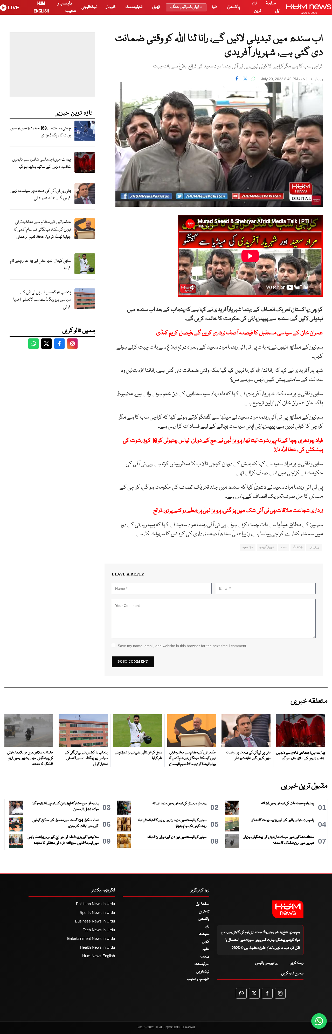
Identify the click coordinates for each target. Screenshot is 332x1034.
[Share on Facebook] (237, 78)
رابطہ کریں (296, 963)
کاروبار (111, 7)
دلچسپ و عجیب (198, 979)
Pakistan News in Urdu (95, 903)
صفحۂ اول (202, 904)
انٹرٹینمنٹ (134, 7)
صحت (204, 957)
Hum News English (98, 956)
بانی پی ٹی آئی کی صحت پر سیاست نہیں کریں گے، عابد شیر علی (40, 195)
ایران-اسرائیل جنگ (184, 7)
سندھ (284, 547)
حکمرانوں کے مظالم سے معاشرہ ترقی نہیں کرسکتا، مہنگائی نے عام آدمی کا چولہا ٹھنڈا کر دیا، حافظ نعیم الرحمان (42, 229)
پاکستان (233, 7)
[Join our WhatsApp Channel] (319, 1021)
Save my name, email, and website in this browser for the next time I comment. (182, 646)
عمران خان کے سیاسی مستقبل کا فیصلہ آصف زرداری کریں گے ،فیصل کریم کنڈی (239, 333)
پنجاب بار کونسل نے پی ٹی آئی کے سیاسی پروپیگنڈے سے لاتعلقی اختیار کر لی (41, 299)
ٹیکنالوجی (88, 7)
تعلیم (206, 949)
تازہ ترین (204, 911)
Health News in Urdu (97, 947)
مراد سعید (247, 547)
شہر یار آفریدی (266, 547)
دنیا (214, 7)
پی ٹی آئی (314, 547)
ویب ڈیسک (316, 79)
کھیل (156, 7)
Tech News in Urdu (99, 930)
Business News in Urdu (95, 921)
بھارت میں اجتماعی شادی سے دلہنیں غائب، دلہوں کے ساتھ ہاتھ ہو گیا (41, 163)
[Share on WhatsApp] (253, 78)
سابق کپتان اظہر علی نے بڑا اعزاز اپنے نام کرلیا (40, 265)
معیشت (204, 934)
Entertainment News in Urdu (91, 938)
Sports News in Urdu (97, 912)
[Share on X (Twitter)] (245, 78)
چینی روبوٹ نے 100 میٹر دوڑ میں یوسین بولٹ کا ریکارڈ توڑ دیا (40, 132)
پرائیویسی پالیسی (266, 963)
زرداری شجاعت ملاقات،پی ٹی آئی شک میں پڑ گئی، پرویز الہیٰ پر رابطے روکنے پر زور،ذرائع (238, 510)
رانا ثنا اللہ (297, 547)
